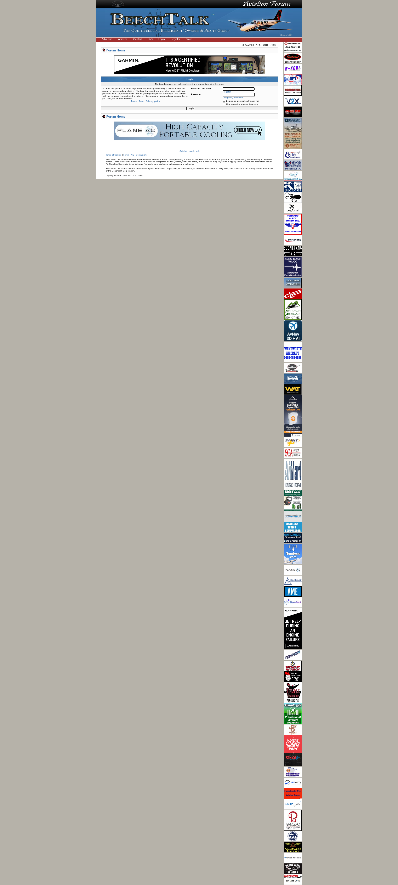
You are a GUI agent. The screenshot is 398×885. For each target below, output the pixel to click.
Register (175, 39)
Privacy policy (153, 101)
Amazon (122, 39)
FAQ (150, 39)
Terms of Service (113, 155)
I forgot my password (233, 97)
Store (189, 39)
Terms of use (137, 101)
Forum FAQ (128, 155)
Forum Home (115, 50)
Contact (137, 39)
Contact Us (141, 155)
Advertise (107, 39)
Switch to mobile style (190, 151)
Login (161, 39)
